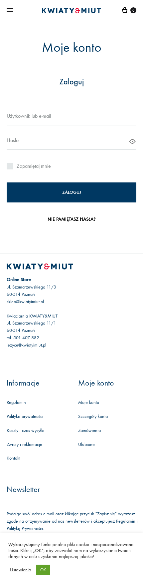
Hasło (13, 140)
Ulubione (86, 444)
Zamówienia (89, 430)
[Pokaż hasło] (132, 141)
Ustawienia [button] (20, 570)
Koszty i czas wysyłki (25, 430)
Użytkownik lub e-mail (29, 115)
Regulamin (16, 402)
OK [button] (43, 569)
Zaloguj (71, 192)
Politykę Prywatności (25, 528)
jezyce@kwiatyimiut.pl (26, 345)
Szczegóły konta (93, 416)
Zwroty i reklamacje (24, 444)
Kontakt (13, 458)
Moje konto (88, 402)
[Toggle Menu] (10, 10)
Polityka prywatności (25, 416)
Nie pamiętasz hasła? (72, 219)
